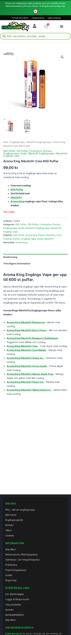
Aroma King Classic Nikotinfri (40, 235)
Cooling (7, 238)
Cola (58, 235)
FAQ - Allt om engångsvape (20, 509)
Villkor (8, 530)
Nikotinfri (49, 238)
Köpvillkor (10, 549)
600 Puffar (9, 151)
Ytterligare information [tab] (16, 263)
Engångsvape (17, 142)
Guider (8, 575)
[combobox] (35, 36)
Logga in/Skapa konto (17, 599)
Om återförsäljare (14, 594)
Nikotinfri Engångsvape (39, 142)
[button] (62, 57)
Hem (5, 142)
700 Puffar (22, 151)
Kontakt (9, 525)
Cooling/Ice (35, 151)
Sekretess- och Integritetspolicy (22, 559)
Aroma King (17, 201)
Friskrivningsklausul (15, 570)
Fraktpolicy (11, 564)
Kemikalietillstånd (14, 614)
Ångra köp (11, 580)
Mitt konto (10, 514)
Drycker (47, 151)
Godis (23, 153)
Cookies (9, 535)
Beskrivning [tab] (10, 257)
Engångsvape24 (14, 520)
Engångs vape (28, 238)
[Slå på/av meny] (61, 26)
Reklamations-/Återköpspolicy (21, 554)
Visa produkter (13, 604)
